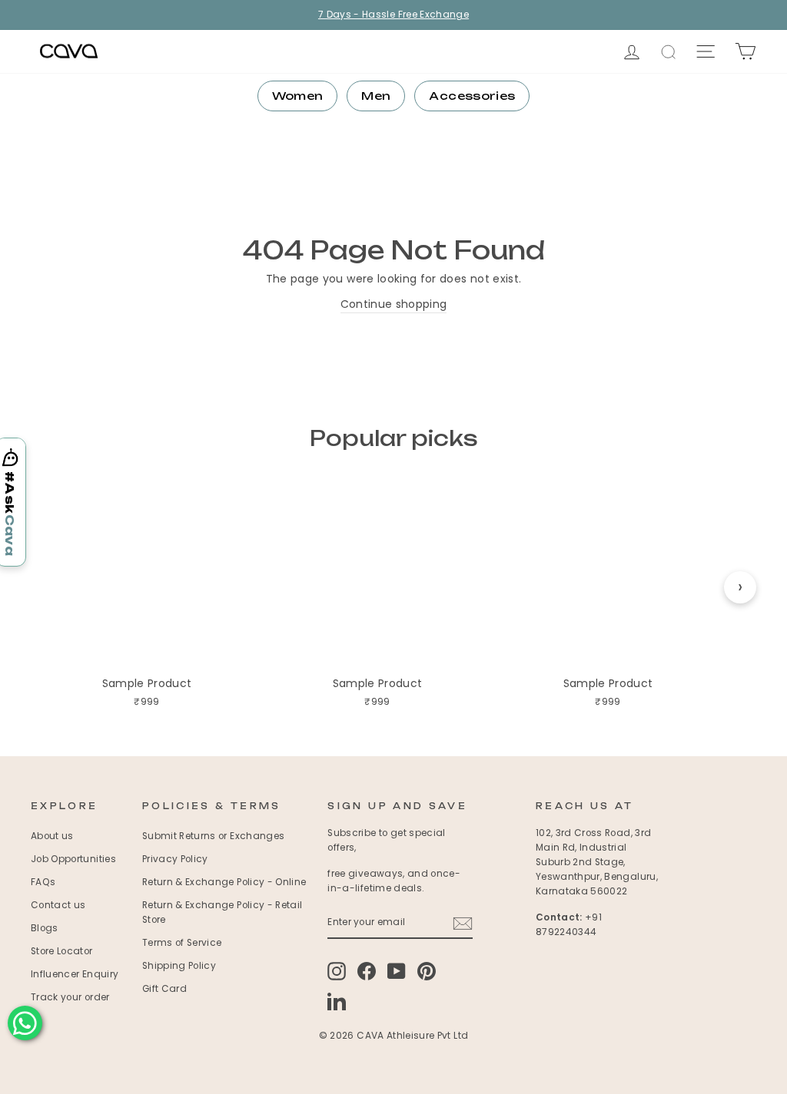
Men (375, 95)
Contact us (58, 905)
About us (52, 836)
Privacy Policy (175, 859)
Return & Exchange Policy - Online (224, 882)
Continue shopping (393, 304)
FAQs (43, 882)
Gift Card (164, 989)
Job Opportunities (73, 859)
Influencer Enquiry (74, 974)
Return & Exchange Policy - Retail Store (222, 912)
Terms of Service (182, 943)
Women (298, 95)
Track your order (70, 997)
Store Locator (62, 951)
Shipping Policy (179, 966)
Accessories (472, 95)
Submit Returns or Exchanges (213, 836)
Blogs (44, 928)
